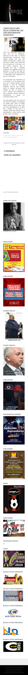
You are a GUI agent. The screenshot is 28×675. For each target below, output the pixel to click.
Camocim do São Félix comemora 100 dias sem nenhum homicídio (13, 31)
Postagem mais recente (8, 143)
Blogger (19, 669)
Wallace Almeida (16, 670)
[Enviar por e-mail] (4, 133)
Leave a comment (13, 137)
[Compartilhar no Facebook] (8, 133)
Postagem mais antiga (19, 143)
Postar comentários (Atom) (12, 192)
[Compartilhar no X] (6, 133)
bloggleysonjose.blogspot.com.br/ (14, 672)
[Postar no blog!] (5, 133)
